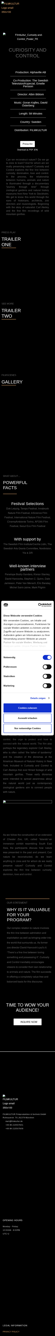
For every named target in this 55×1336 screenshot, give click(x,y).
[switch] (47, 666)
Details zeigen (38, 698)
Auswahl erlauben (27, 718)
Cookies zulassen (27, 708)
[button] (4, 19)
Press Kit (27, 144)
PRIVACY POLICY (11, 1332)
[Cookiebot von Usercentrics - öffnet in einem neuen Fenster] (38, 605)
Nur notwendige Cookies (27, 728)
